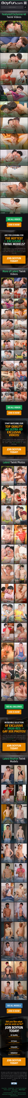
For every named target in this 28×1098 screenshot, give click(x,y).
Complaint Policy (11, 1088)
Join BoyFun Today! (14, 260)
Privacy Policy (4, 1088)
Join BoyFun (17, 251)
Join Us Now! (14, 225)
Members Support (7, 1089)
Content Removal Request (8, 1092)
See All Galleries (14, 706)
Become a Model (14, 1091)
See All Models (14, 1005)
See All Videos (14, 219)
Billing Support (14, 1089)
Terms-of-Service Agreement (20, 1088)
